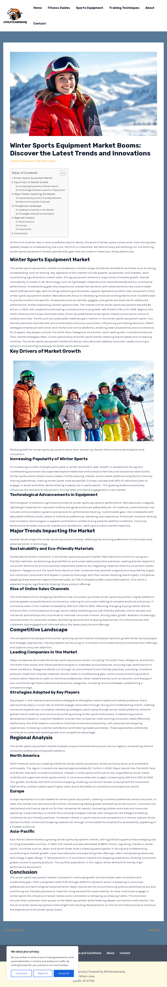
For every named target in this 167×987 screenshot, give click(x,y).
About (110, 953)
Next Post (155, 930)
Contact (125, 953)
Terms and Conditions (87, 953)
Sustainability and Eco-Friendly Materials (40, 198)
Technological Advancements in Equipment (42, 190)
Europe (23, 225)
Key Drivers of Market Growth (31, 182)
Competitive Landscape (27, 205)
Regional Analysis (24, 217)
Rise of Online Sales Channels (34, 201)
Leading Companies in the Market (36, 209)
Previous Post (14, 930)
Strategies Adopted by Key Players (36, 213)
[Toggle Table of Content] (61, 173)
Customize (21, 973)
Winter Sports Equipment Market (33, 178)
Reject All (43, 973)
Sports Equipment (23, 160)
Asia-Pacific (25, 229)
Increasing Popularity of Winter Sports (38, 186)
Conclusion (21, 233)
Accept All (64, 973)
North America (26, 221)
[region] (42, 963)
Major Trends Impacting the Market (34, 194)
